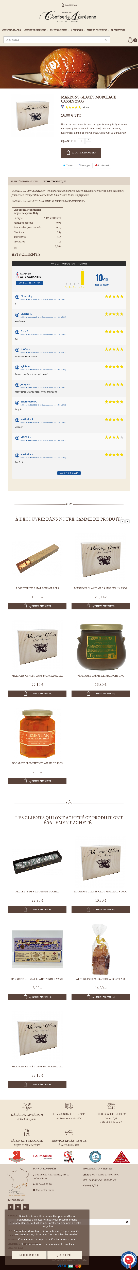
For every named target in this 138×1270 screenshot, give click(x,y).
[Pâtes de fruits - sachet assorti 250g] (100, 949)
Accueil (47, 72)
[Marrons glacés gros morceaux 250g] (100, 558)
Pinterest (103, 165)
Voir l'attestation (30, 282)
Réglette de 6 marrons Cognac (37, 891)
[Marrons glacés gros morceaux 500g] (100, 861)
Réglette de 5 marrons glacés (37, 588)
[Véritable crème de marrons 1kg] (100, 645)
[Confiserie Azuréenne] (69, 15)
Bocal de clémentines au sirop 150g (37, 763)
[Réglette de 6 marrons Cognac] (37, 861)
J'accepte (65, 1255)
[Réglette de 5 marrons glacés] (37, 558)
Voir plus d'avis (69, 473)
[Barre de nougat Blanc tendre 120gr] (37, 949)
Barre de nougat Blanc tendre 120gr (37, 979)
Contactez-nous (45, 1190)
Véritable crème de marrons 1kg (100, 675)
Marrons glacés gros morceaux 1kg (37, 675)
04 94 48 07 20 (44, 1184)
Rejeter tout (29, 1255)
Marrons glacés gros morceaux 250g (100, 588)
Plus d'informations (32, 1244)
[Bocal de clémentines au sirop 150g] (37, 733)
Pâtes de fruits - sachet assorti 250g (100, 979)
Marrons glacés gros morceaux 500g (100, 891)
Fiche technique (54, 181)
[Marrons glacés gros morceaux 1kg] (37, 645)
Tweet (69, 165)
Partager (85, 165)
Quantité (68, 141)
